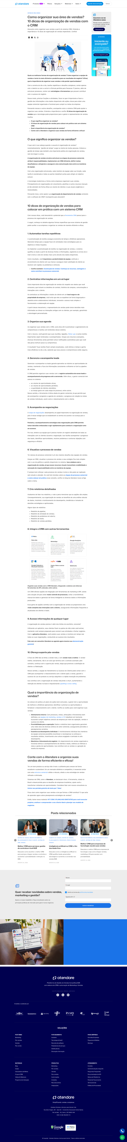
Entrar (108, 4)
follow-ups (72, 334)
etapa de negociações (36, 413)
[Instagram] (58, 995)
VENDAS (38, 13)
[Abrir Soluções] (61, 3)
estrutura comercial (41, 772)
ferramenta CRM (70, 215)
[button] (29, 37)
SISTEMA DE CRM (32, 13)
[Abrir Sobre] (80, 3)
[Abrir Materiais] (72, 3)
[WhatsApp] (122, 1137)
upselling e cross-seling (68, 683)
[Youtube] (69, 995)
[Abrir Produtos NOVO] (44, 3)
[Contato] (122, 1131)
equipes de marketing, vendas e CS (52, 717)
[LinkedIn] (63, 995)
